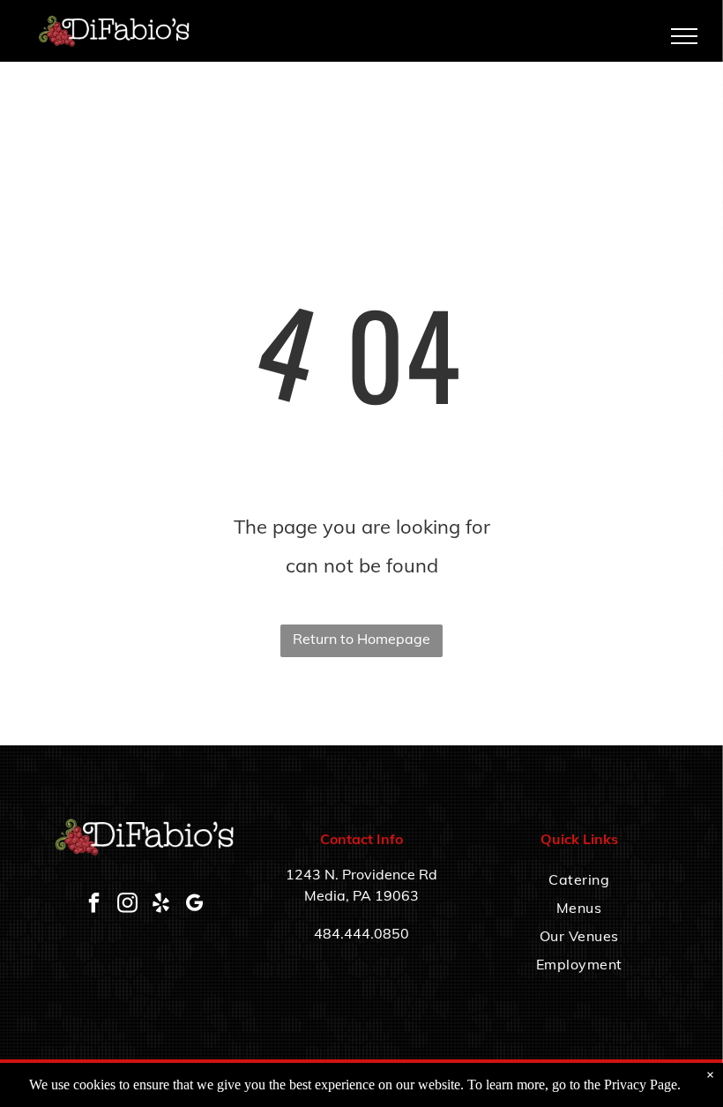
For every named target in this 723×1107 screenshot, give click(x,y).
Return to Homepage (361, 638)
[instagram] (127, 905)
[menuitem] (579, 879)
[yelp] (160, 905)
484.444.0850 (361, 933)
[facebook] (93, 905)
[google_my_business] (194, 905)
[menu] (684, 36)
